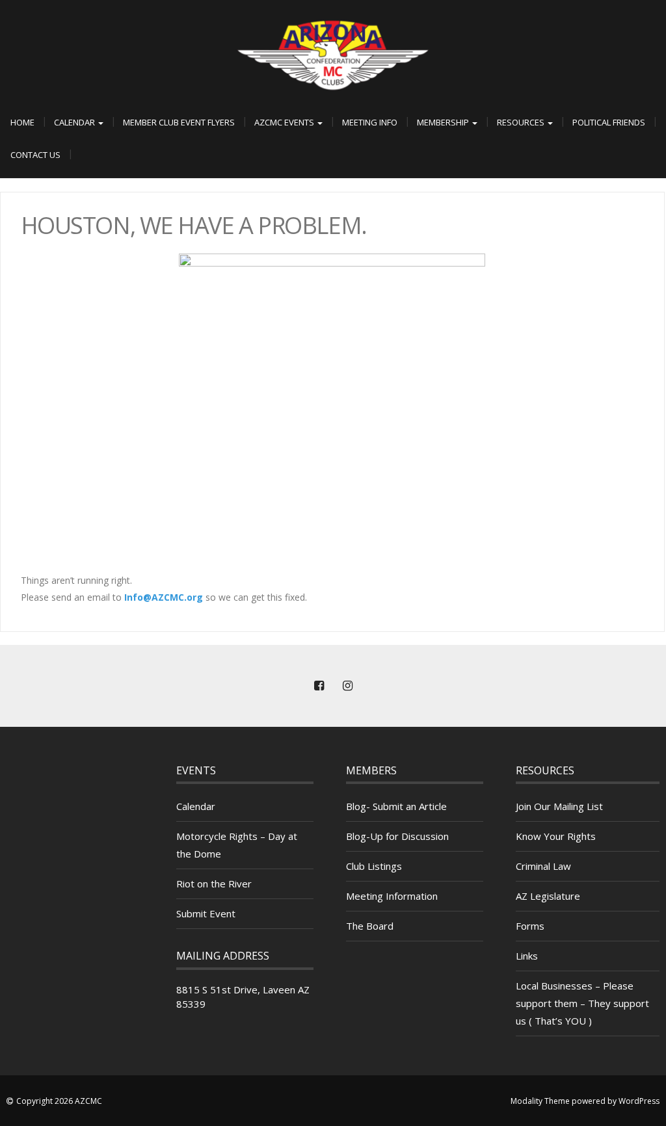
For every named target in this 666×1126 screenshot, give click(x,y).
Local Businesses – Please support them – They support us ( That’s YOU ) (582, 1003)
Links (527, 955)
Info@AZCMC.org (163, 597)
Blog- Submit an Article (396, 806)
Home (22, 122)
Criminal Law (543, 865)
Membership (444, 122)
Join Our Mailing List (559, 806)
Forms (530, 925)
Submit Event (205, 913)
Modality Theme (540, 1100)
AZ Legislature (548, 895)
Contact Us (35, 155)
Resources (521, 122)
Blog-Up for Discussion (397, 836)
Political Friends (608, 122)
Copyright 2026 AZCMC (59, 1100)
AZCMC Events (285, 122)
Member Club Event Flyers (179, 122)
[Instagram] (347, 685)
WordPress (639, 1100)
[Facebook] (319, 685)
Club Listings (374, 865)
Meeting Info (369, 122)
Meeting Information (392, 895)
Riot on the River (214, 883)
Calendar (75, 122)
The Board (369, 925)
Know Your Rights (556, 836)
